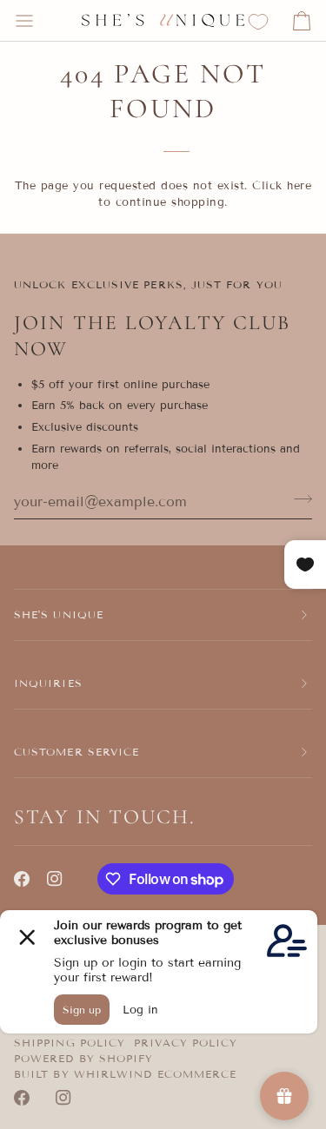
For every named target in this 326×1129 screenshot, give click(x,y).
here (299, 186)
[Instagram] (55, 879)
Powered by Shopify (83, 1058)
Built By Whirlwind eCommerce (125, 1073)
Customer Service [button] (76, 751)
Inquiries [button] (48, 683)
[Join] (297, 499)
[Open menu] (40, 20)
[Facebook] (22, 879)
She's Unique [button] (58, 614)
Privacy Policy (185, 1042)
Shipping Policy (69, 1042)
